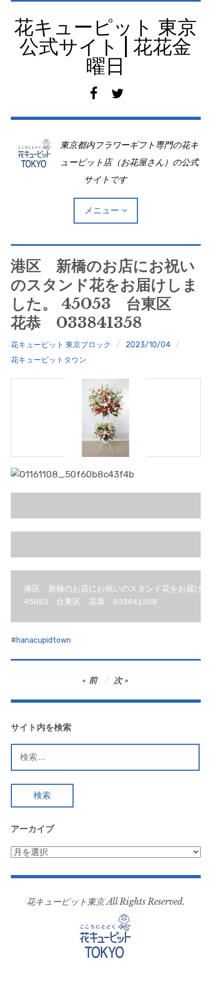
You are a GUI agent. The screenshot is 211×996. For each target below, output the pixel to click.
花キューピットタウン (49, 360)
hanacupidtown (43, 640)
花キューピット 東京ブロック (61, 344)
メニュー (101, 210)
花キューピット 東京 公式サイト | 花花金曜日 (105, 47)
